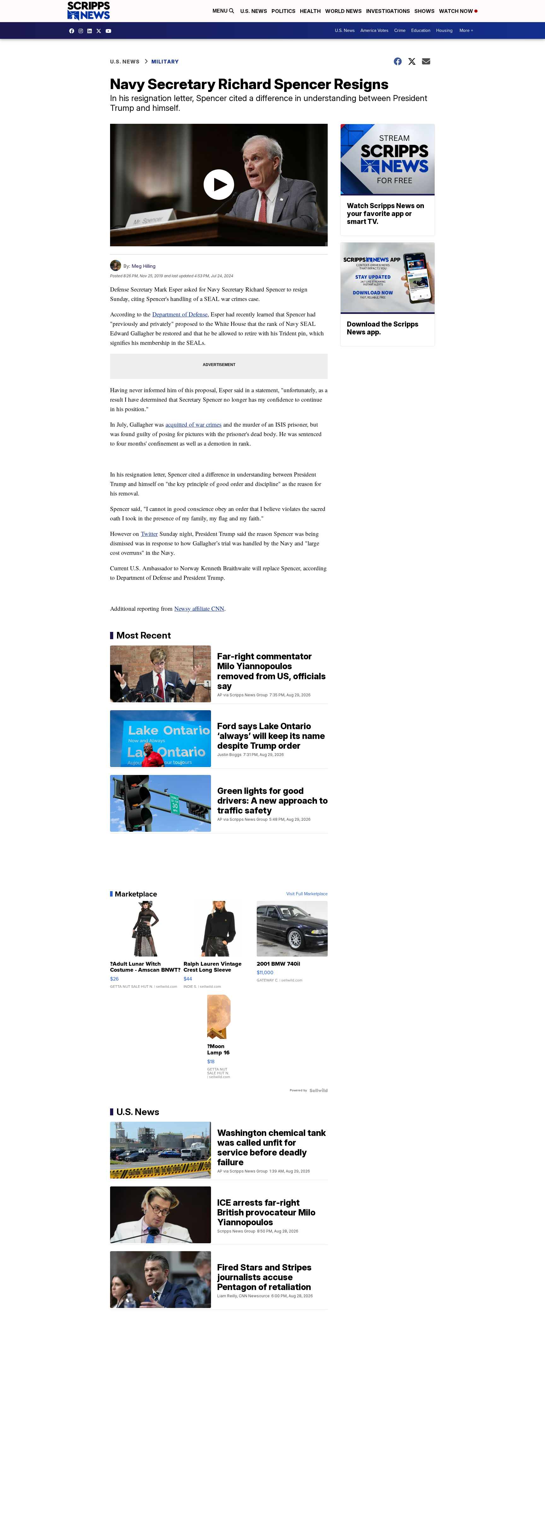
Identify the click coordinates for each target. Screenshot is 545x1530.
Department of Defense (180, 314)
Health (310, 11)
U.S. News (253, 11)
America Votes (374, 30)
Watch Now (456, 11)
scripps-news (91, 30)
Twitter (149, 533)
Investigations (388, 11)
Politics (284, 11)
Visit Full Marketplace (307, 894)
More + (466, 30)
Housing (444, 30)
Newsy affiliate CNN (199, 608)
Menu (221, 11)
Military (165, 61)
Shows (424, 11)
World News (343, 11)
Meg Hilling (143, 266)
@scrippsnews (110, 30)
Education (421, 30)
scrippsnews (73, 30)
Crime (400, 30)
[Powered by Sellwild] (318, 1090)
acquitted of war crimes (193, 424)
